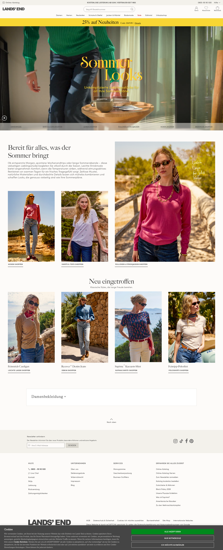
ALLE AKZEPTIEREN (173, 531)
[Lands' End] (14, 9)
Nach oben (111, 422)
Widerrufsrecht (77, 477)
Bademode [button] (129, 15)
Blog (73, 485)
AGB (88, 520)
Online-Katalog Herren (165, 473)
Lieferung (32, 485)
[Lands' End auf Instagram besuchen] (175, 441)
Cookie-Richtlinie (21, 542)
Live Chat (35, 473)
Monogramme (119, 469)
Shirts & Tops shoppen (72, 264)
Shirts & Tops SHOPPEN (52, 126)
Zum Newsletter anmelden (167, 477)
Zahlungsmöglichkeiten (38, 493)
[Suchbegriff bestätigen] (132, 9)
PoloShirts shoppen (178, 370)
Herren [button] (69, 15)
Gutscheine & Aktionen (165, 485)
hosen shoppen (15, 264)
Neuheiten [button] (80, 15)
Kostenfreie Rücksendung (111, 2)
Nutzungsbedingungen (170, 524)
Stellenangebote (78, 473)
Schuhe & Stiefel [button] (95, 15)
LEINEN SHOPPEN (90, 126)
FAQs (30, 481)
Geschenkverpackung (122, 473)
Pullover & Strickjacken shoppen (131, 264)
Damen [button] (59, 15)
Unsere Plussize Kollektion (166, 493)
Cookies (120, 520)
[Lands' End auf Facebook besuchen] (186, 441)
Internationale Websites (183, 520)
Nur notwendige (172, 538)
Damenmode (121, 99)
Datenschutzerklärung (146, 524)
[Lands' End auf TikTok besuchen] (180, 441)
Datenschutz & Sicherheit (103, 520)
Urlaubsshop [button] (161, 15)
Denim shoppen (69, 370)
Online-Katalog (12, 2)
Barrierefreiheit (153, 520)
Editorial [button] (148, 15)
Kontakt (31, 477)
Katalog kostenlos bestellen (167, 481)
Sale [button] (139, 15)
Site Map (166, 520)
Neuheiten (102, 99)
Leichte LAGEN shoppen (19, 370)
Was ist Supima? (163, 497)
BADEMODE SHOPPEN (203, 126)
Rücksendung (34, 489)
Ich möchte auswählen (172, 545)
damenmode (16, 126)
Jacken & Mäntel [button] (113, 15)
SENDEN (72, 445)
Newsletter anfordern (36, 436)
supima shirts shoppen (126, 370)
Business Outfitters (121, 477)
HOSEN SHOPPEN (167, 126)
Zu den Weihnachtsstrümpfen (168, 505)
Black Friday (163, 489)
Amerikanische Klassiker (166, 501)
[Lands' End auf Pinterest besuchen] (190, 441)
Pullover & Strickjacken (128, 126)
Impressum (75, 481)
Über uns (74, 469)
